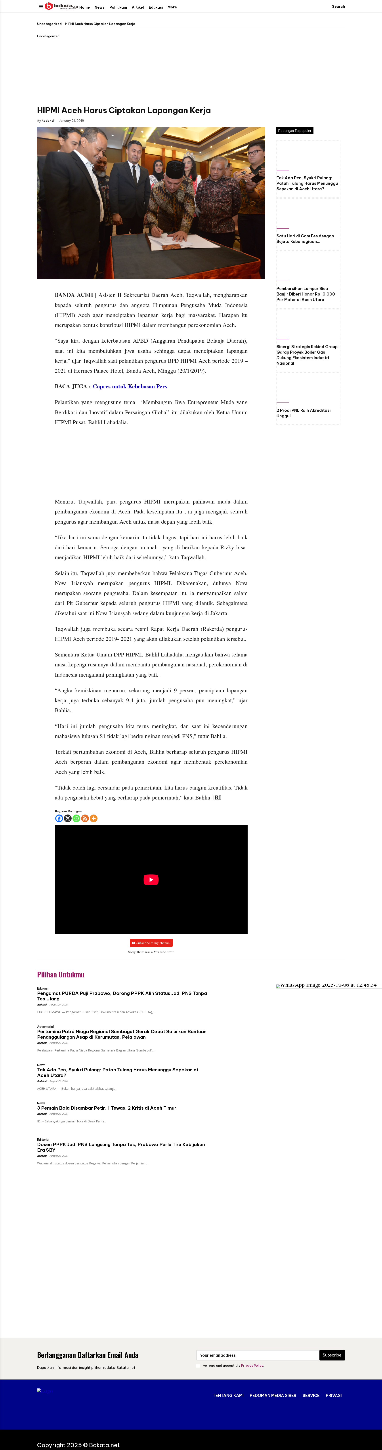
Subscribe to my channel (153, 943)
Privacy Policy (252, 1366)
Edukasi (42, 988)
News (41, 1065)
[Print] (135, 120)
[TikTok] (326, 1413)
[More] (93, 818)
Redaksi (48, 120)
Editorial (43, 1139)
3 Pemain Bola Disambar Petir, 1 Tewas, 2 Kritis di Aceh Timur (106, 1108)
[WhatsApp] (114, 120)
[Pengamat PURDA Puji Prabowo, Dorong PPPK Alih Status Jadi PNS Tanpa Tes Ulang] (236, 998)
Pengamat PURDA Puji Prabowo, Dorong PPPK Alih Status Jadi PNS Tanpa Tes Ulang (122, 996)
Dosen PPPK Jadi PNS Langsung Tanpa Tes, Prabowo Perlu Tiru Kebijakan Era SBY (121, 1147)
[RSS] (85, 818)
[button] (334, 6)
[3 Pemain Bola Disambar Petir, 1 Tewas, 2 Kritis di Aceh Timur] (236, 1113)
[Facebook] (94, 120)
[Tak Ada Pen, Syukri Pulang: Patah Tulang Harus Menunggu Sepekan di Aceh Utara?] (308, 156)
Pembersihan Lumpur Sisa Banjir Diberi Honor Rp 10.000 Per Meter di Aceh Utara (306, 294)
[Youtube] (339, 1413)
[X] (68, 818)
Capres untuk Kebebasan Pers (130, 386)
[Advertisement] (191, 72)
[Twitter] (104, 120)
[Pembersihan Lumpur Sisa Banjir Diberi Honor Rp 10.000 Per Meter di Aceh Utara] (308, 267)
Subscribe (332, 1355)
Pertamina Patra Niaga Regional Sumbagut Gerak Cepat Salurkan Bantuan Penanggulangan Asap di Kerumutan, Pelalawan (121, 1034)
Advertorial (45, 1026)
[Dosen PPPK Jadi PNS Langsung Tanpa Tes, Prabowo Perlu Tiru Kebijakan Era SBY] (236, 1149)
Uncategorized (49, 24)
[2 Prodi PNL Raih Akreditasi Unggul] (308, 389)
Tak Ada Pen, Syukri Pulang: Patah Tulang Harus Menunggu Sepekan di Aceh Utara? (307, 183)
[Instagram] (312, 1413)
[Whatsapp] (76, 818)
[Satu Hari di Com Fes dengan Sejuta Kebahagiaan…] (308, 214)
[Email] (124, 120)
